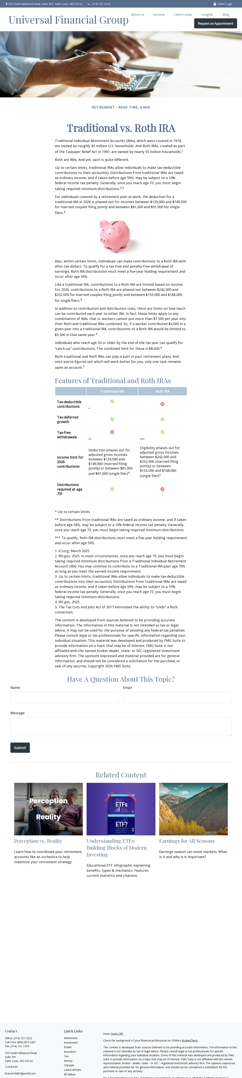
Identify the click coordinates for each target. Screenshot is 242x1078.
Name (15, 687)
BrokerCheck (190, 1040)
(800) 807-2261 (26, 1042)
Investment (71, 1042)
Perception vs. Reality (38, 840)
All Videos (70, 1074)
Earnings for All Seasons (187, 840)
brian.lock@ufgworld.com (20, 1073)
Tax (66, 1056)
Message (17, 713)
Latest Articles (72, 1070)
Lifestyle (69, 1065)
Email (127, 687)
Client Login (225, 4)
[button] (137, 14)
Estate (68, 1047)
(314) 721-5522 (101, 4)
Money (68, 1060)
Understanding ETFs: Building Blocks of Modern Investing (117, 847)
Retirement (71, 1038)
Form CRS (117, 1033)
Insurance (70, 1051)
